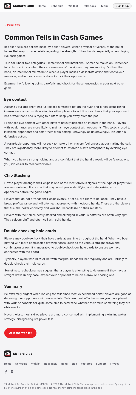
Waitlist (73, 6)
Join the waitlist (20, 333)
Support (101, 363)
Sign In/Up (122, 5)
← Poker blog (12, 24)
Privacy (114, 363)
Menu (105, 6)
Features (86, 363)
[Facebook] (6, 372)
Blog (74, 363)
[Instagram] (12, 372)
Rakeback (89, 6)
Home (42, 6)
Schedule (57, 6)
